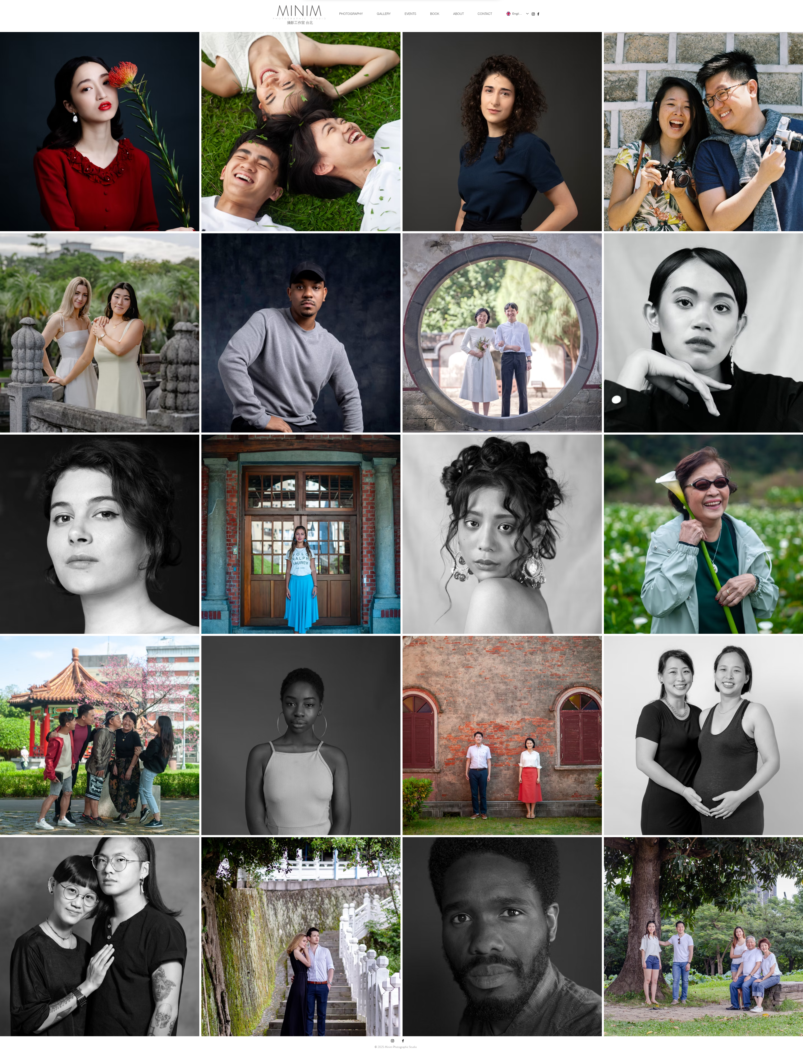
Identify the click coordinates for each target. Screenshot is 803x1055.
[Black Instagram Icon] (533, 14)
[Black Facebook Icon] (538, 14)
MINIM (299, 11)
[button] (351, 13)
